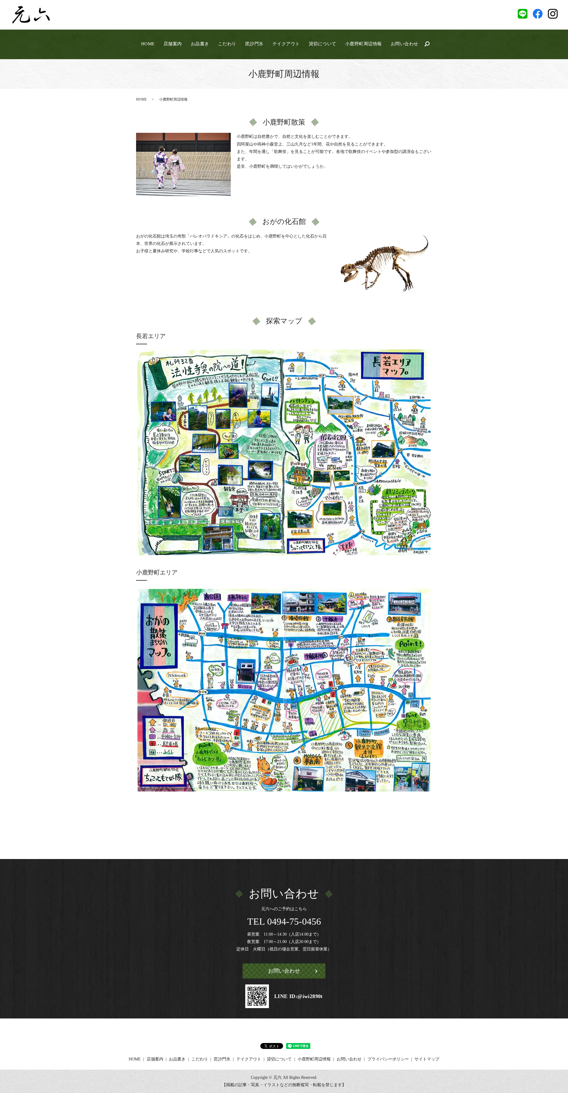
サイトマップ (426, 1059)
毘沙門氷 (254, 43)
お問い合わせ (404, 43)
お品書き (200, 43)
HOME (148, 43)
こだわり (227, 43)
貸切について (322, 43)
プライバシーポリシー (388, 1059)
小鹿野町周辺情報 (363, 43)
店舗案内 (173, 43)
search (427, 44)
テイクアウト (286, 43)
